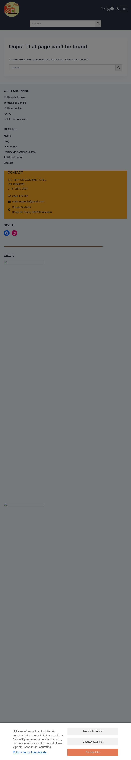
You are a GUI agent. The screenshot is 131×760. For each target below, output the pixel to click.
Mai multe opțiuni (93, 731)
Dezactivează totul (93, 742)
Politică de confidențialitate (29, 752)
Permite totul (93, 752)
